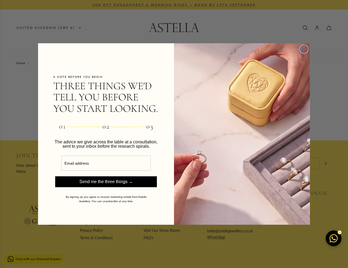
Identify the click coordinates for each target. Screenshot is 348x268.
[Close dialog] (304, 49)
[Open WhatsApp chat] (333, 238)
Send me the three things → (106, 181)
